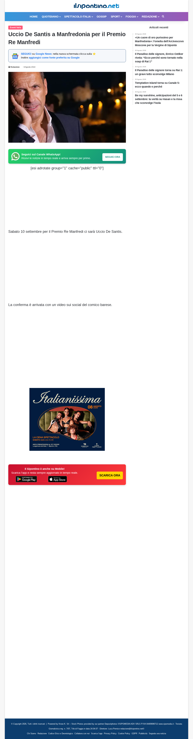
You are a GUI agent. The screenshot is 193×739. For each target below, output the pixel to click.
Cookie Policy (124, 733)
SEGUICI (26, 53)
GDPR (134, 733)
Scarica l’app (96, 733)
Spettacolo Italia (77, 16)
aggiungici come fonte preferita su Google (54, 57)
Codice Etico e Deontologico (60, 733)
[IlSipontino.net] (96, 6)
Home (34, 16)
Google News (43, 53)
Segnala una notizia (157, 733)
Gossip (102, 16)
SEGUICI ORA (112, 157)
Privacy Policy (110, 733)
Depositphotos (111, 724)
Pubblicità (143, 733)
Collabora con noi (82, 733)
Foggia (131, 16)
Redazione (149, 16)
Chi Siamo (31, 733)
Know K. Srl (64, 724)
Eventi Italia (15, 27)
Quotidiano (50, 16)
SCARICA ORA (109, 475)
